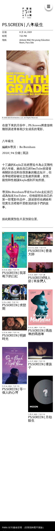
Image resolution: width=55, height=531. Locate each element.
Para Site (27, 12)
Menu (48, 6)
